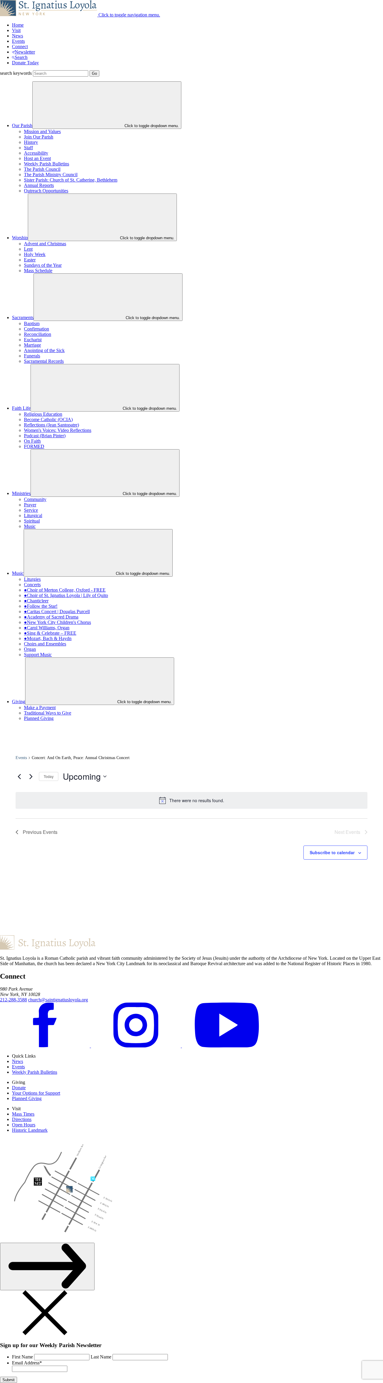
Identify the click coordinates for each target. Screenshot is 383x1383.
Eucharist (33, 339)
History (31, 142)
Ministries (21, 493)
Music (30, 526)
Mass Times (23, 1114)
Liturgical (33, 515)
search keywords (16, 73)
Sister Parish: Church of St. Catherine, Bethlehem (70, 179)
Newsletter (25, 51)
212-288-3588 (13, 999)
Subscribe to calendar (332, 852)
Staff (28, 147)
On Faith (32, 441)
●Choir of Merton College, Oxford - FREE (65, 590)
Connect (20, 46)
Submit (8, 1380)
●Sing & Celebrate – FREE (50, 633)
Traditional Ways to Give (47, 712)
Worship (20, 237)
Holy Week (34, 254)
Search (21, 57)
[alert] (191, 800)
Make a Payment (40, 707)
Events (18, 41)
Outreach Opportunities (46, 190)
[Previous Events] (19, 776)
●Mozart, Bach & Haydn (48, 638)
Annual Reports (39, 185)
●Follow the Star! (40, 606)
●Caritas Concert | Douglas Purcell (57, 611)
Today (49, 776)
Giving (18, 701)
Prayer (30, 504)
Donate (19, 1087)
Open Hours (23, 1124)
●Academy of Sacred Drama (51, 616)
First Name (22, 1356)
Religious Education (43, 414)
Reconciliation (37, 334)
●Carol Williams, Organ (46, 627)
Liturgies (32, 579)
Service (31, 510)
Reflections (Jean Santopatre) (51, 424)
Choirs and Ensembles (45, 643)
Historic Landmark (30, 1130)
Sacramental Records (44, 361)
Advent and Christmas (45, 243)
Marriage (32, 345)
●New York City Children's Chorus (57, 622)
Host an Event (37, 158)
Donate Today (25, 62)
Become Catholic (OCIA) (48, 419)
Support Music (38, 654)
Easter (30, 259)
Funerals (32, 355)
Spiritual (32, 520)
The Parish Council (42, 169)
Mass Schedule (38, 270)
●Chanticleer (36, 600)
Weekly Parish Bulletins (46, 163)
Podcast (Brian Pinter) (45, 435)
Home (18, 25)
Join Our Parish (38, 136)
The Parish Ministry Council (50, 174)
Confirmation (36, 328)
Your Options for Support (36, 1093)
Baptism (31, 323)
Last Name (101, 1356)
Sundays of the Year (43, 265)
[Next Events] (30, 776)
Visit (16, 30)
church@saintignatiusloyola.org (58, 999)
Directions (21, 1119)
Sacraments (23, 317)
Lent (28, 249)
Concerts (32, 584)
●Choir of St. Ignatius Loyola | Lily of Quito (66, 595)
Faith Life (21, 408)
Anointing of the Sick (44, 350)
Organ (30, 649)
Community (35, 499)
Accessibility (36, 153)
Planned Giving (39, 718)
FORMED (34, 446)
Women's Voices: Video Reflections (57, 430)
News (17, 35)
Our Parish (22, 125)
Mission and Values (42, 131)
